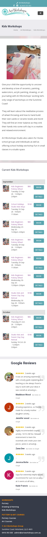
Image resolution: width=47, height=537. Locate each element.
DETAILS (38, 196)
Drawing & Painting (10, 507)
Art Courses (7, 521)
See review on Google (32, 449)
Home (16, 30)
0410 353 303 (7, 532)
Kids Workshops (9, 510)
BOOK (38, 187)
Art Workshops (25, 30)
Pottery (5, 503)
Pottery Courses (9, 518)
